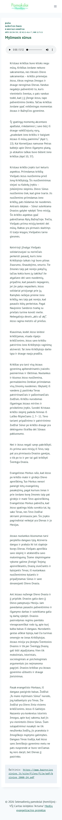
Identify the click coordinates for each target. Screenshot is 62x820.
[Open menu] (55, 6)
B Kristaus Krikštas (15, 29)
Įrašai (8, 23)
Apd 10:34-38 (11, 32)
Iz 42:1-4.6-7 (26, 32)
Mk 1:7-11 (38, 32)
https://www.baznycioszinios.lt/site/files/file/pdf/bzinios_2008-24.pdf (31, 774)
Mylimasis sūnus (18, 37)
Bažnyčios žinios (13, 26)
